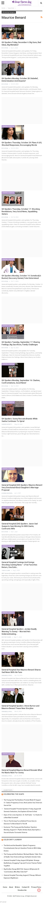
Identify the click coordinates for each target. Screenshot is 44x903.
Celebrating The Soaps (14, 794)
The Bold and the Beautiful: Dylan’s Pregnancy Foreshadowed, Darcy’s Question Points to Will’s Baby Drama (22, 848)
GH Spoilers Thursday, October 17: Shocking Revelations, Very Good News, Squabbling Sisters (21, 211)
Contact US (25, 887)
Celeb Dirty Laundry (13, 840)
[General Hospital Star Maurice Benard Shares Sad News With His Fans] (13, 659)
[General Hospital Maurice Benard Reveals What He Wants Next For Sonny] (13, 760)
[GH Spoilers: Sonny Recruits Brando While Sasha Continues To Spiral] (13, 408)
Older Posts (7, 790)
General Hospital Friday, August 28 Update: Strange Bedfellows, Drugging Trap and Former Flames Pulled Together (22, 863)
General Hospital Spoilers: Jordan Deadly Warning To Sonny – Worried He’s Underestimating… (19, 631)
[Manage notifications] (39, 890)
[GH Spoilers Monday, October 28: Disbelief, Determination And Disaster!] (13, 68)
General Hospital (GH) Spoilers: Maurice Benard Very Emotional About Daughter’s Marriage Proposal (22, 487)
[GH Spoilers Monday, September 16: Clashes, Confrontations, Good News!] (13, 370)
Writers (17, 887)
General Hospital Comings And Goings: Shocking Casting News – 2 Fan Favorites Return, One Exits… (19, 564)
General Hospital (8, 26)
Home (5, 887)
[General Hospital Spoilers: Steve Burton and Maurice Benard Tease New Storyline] (13, 695)
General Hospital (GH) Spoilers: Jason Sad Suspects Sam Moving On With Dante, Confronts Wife (20, 526)
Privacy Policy (36, 887)
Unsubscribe (22, 890)
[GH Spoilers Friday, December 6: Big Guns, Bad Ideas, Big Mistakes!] (13, 32)
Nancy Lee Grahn (8, 507)
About (11, 887)
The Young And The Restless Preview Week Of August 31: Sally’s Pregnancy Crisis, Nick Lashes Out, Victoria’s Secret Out (23, 802)
